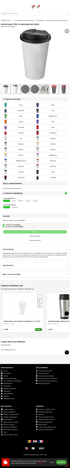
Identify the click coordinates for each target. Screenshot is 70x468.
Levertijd (5, 376)
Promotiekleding (7, 419)
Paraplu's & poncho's (9, 424)
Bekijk (38, 329)
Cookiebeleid (6, 391)
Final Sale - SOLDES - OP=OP (46, 409)
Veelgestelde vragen (8, 398)
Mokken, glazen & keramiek (10, 422)
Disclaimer (6, 396)
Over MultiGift (7, 373)
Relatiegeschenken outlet (45, 412)
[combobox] (33, 13)
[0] (32, 7)
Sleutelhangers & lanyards (10, 429)
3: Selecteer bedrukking (12, 193)
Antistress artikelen (8, 409)
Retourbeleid (6, 386)
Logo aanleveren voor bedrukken (12, 381)
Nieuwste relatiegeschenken (46, 417)
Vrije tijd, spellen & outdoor (10, 434)
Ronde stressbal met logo (45, 371)
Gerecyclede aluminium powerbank (47, 378)
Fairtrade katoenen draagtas (46, 376)
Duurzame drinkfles (43, 373)
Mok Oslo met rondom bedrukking (47, 381)
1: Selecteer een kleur (12, 99)
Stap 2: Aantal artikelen (12, 183)
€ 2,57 (50, 329)
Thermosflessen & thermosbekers (24, 20)
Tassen (5, 432)
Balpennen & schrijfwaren (10, 427)
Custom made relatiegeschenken (47, 427)
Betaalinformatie (7, 383)
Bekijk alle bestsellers (44, 383)
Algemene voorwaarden (9, 388)
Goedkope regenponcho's (10, 417)
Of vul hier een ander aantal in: (12, 188)
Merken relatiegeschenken (45, 422)
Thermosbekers (40, 20)
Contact (5, 371)
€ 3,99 (6, 329)
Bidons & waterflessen (9, 412)
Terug (3, 20)
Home (8, 20)
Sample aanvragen (35, 240)
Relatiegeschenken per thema (46, 419)
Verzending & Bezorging (9, 378)
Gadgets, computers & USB (10, 414)
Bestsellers (41, 414)
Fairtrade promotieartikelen (45, 429)
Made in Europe (42, 424)
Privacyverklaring (8, 393)
